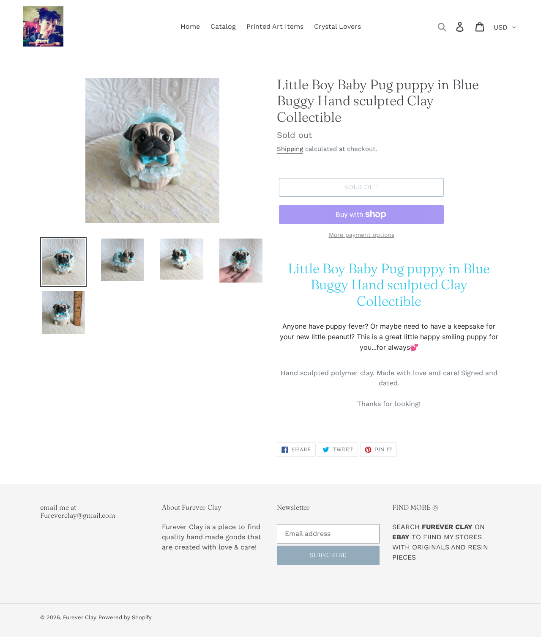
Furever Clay (79, 617)
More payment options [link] (361, 234)
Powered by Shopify (125, 617)
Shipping (290, 149)
